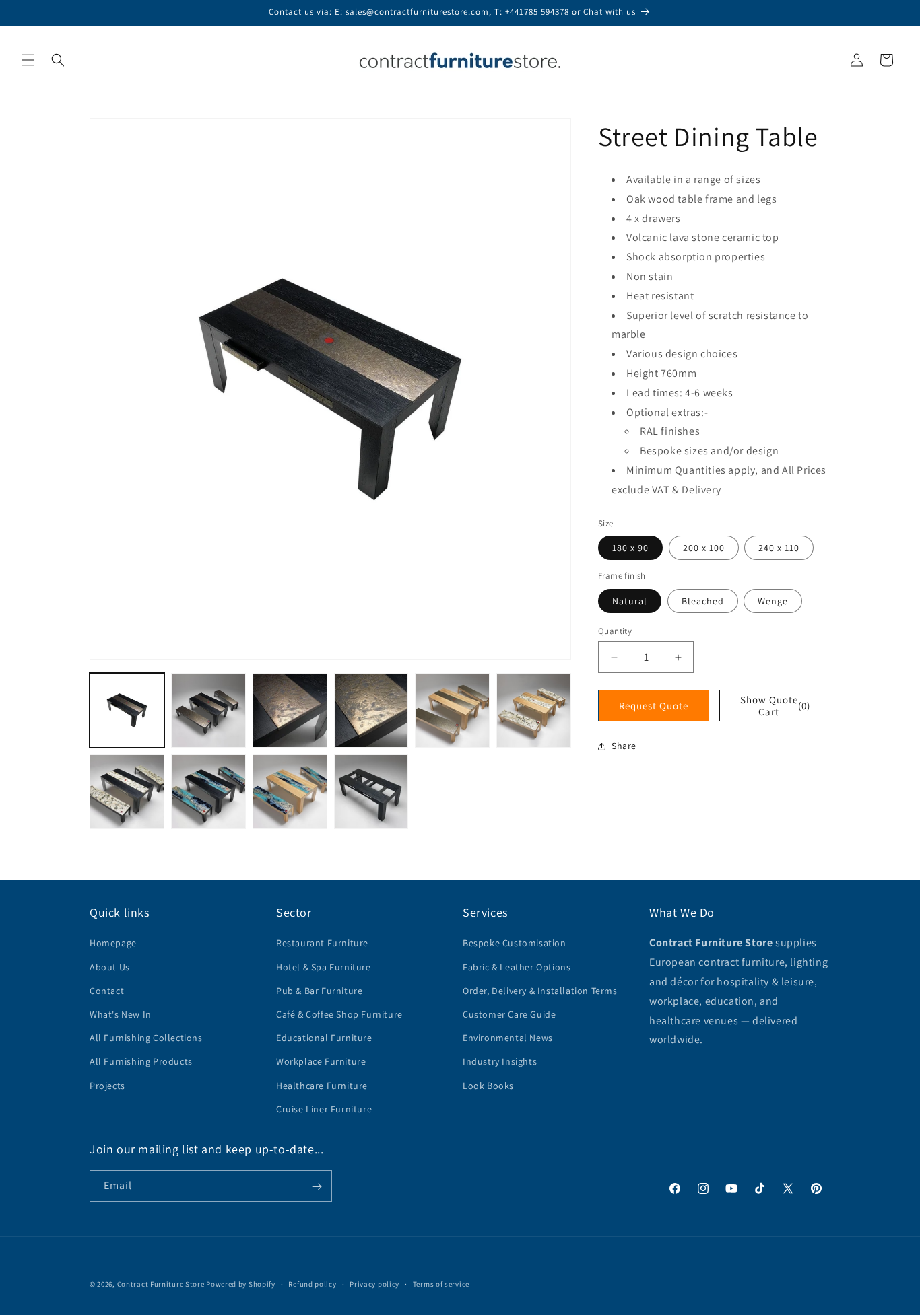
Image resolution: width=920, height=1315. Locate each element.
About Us (110, 967)
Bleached (703, 601)
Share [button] (624, 746)
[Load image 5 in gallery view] (452, 710)
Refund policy (312, 1283)
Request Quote (653, 705)
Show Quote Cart (775, 705)
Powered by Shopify (240, 1284)
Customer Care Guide (509, 1014)
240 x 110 (778, 548)
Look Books (488, 1085)
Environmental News (508, 1038)
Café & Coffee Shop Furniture (339, 1014)
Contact (107, 991)
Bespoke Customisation (514, 943)
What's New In (121, 1014)
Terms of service (441, 1283)
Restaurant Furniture (322, 943)
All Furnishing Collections (146, 1038)
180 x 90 (630, 548)
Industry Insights (500, 1062)
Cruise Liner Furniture (324, 1109)
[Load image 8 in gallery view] (208, 791)
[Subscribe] (316, 1187)
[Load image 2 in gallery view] (208, 710)
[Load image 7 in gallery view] (127, 791)
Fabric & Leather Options (516, 967)
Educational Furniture (324, 1038)
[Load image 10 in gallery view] (371, 791)
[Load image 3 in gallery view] (290, 710)
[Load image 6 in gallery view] (533, 710)
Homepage (113, 943)
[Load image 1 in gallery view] (127, 710)
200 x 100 (704, 548)
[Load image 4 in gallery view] (371, 710)
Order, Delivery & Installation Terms (540, 991)
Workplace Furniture (321, 1062)
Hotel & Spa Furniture (323, 967)
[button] (28, 60)
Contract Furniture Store (161, 1284)
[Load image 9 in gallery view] (290, 791)
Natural (629, 601)
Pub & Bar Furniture (319, 991)
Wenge (773, 601)
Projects (107, 1085)
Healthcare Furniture (322, 1085)
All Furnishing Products (141, 1062)
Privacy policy (374, 1283)
